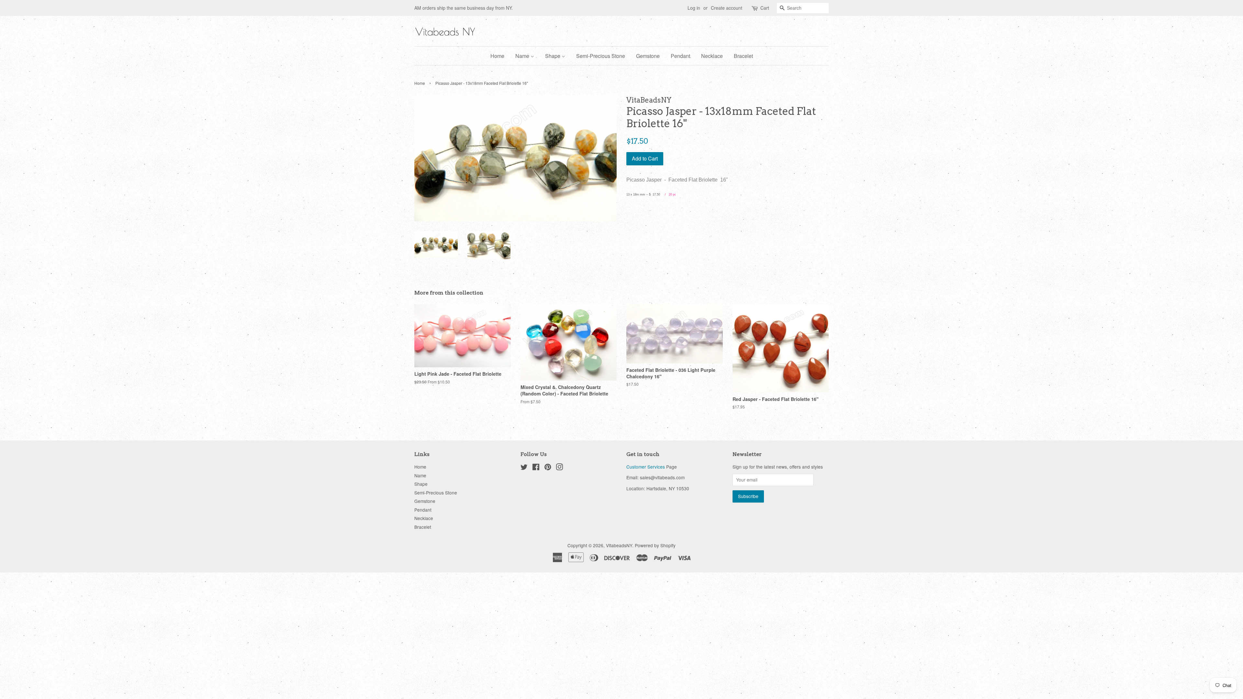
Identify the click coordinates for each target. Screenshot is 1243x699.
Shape (553, 56)
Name (523, 56)
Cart (764, 8)
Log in (694, 8)
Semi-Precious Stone (600, 56)
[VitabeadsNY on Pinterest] (547, 468)
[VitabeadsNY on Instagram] (559, 468)
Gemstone (648, 56)
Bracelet (743, 56)
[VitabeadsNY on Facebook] (536, 468)
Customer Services (645, 466)
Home (497, 56)
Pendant (680, 56)
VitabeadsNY (619, 545)
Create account (726, 8)
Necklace (712, 56)
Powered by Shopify (655, 545)
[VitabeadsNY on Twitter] (524, 468)
